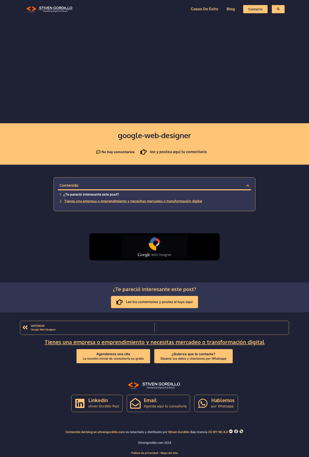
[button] (248, 185)
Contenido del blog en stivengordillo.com (95, 432)
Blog (231, 9)
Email (150, 400)
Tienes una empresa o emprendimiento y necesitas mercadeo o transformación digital (133, 201)
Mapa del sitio (169, 452)
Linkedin (98, 400)
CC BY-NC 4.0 (218, 432)
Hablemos (223, 400)
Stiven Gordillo (179, 432)
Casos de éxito (204, 9)
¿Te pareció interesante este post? (91, 194)
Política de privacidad (144, 452)
